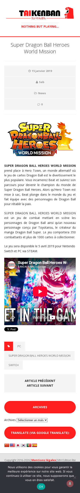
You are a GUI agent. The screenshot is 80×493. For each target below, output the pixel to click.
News (42, 93)
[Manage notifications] (70, 483)
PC (19, 346)
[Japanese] (17, 445)
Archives (10, 420)
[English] (12, 445)
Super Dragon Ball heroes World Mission (39, 355)
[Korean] (23, 445)
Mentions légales (43, 460)
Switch (14, 365)
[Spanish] (34, 445)
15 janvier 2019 (42, 71)
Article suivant (40, 385)
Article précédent (40, 381)
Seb (41, 82)
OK (41, 486)
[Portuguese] (29, 445)
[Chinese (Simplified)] (6, 445)
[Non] (75, 477)
